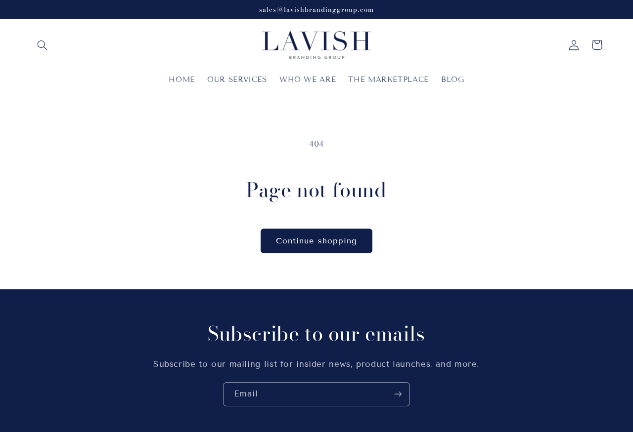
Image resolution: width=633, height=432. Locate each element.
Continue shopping (316, 240)
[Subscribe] (398, 394)
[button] (42, 45)
